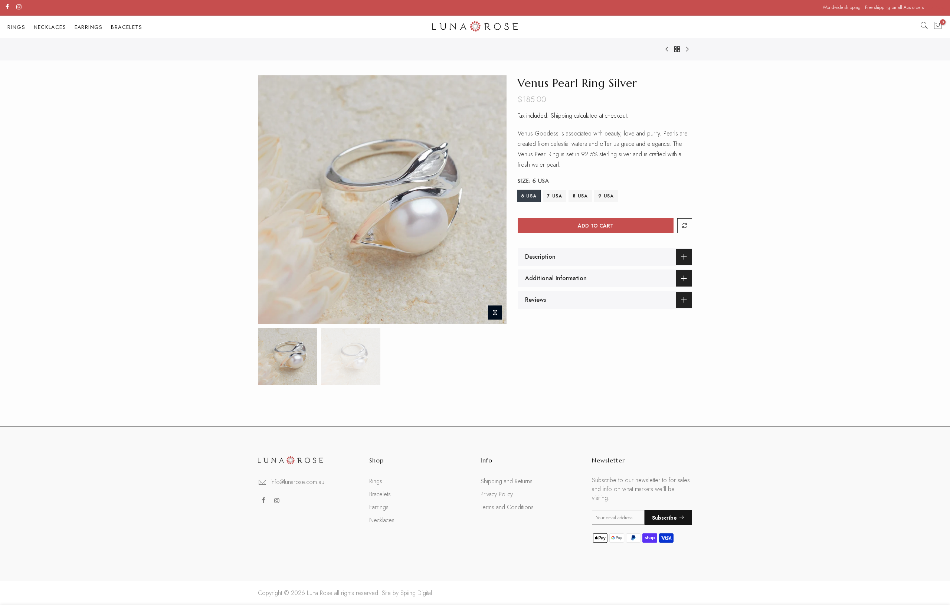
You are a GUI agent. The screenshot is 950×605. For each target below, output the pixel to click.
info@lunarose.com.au (297, 482)
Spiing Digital (416, 593)
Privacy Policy (497, 494)
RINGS (16, 27)
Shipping (561, 115)
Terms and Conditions (507, 507)
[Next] (493, 199)
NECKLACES (50, 27)
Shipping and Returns (507, 481)
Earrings (379, 507)
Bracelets (380, 494)
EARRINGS (89, 27)
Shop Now (934, 7)
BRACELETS (126, 27)
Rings (375, 481)
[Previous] (271, 199)
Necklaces (381, 520)
